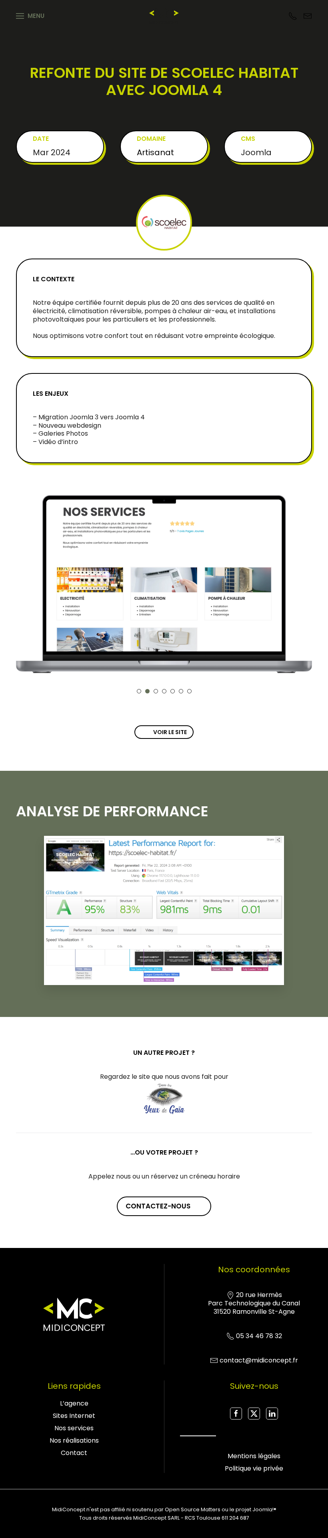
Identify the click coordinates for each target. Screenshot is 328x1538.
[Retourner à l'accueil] (164, 16)
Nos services (74, 1428)
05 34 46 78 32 (259, 1336)
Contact (74, 1452)
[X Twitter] (254, 1414)
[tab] (139, 691)
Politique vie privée (254, 1468)
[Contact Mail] (307, 15)
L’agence (74, 1403)
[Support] (292, 15)
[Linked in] (272, 1414)
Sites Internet (74, 1415)
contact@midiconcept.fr (259, 1360)
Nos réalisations (74, 1440)
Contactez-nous (158, 1206)
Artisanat (155, 152)
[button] (30, 16)
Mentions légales (254, 1456)
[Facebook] (236, 1414)
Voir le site (170, 732)
